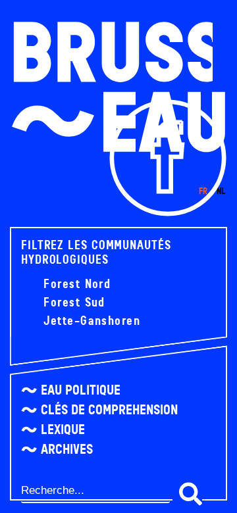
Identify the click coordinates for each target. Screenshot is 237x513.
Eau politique (80, 390)
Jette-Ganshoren (90, 321)
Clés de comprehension (109, 410)
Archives (67, 449)
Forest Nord (75, 284)
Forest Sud (72, 302)
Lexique (63, 429)
